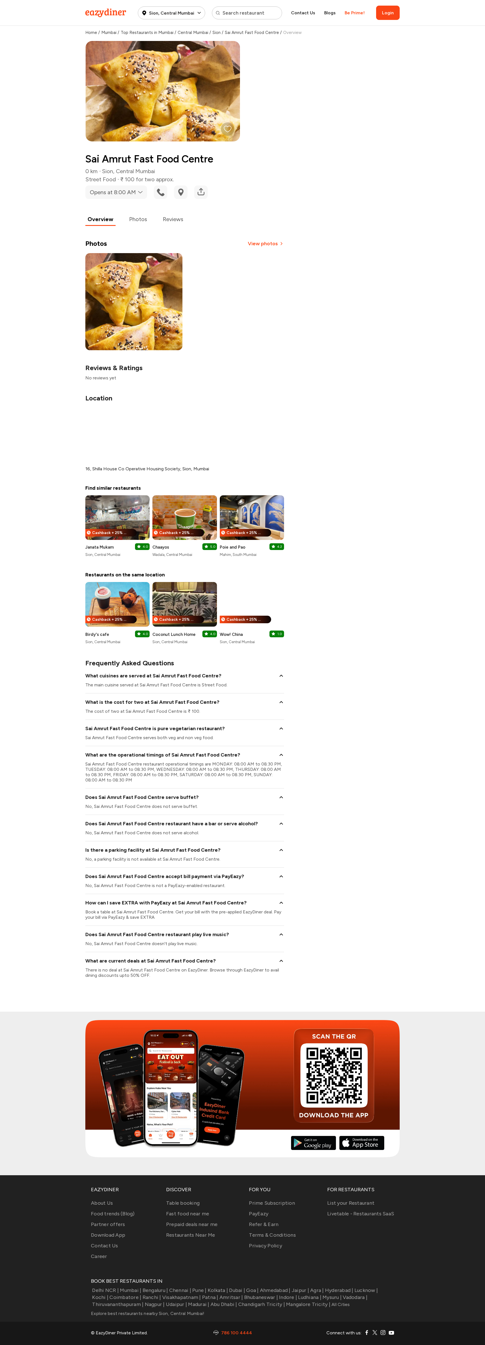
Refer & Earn (263, 1224)
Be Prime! (355, 12)
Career (99, 1256)
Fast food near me (187, 1214)
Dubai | (237, 1290)
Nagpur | (154, 1304)
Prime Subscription (272, 1203)
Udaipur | (176, 1304)
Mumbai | (130, 1290)
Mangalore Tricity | (308, 1304)
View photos (263, 243)
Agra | (317, 1290)
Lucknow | (366, 1290)
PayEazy (258, 1214)
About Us (102, 1203)
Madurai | (198, 1304)
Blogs (330, 12)
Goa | (252, 1290)
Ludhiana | (309, 1297)
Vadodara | (355, 1297)
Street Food (100, 179)
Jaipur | (300, 1290)
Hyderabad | (339, 1290)
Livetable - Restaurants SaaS (360, 1214)
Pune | (199, 1290)
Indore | (288, 1297)
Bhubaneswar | (261, 1297)
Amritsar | (231, 1297)
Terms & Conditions (272, 1235)
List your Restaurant (350, 1203)
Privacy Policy (265, 1246)
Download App (108, 1235)
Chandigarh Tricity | (261, 1304)
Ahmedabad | (275, 1290)
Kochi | (100, 1297)
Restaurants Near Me (190, 1235)
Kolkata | (218, 1290)
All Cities (340, 1304)
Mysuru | (332, 1297)
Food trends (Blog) (113, 1214)
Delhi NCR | (105, 1290)
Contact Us (303, 12)
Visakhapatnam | (181, 1297)
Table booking (183, 1203)
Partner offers (108, 1224)
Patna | (210, 1297)
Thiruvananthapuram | (117, 1304)
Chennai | (180, 1290)
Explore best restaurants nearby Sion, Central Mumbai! (147, 1313)
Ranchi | (152, 1297)
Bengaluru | (155, 1290)
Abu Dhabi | (224, 1304)
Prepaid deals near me (192, 1224)
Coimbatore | (125, 1297)
